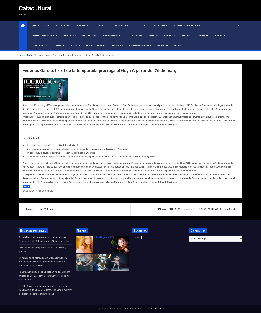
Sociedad (162, 45)
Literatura (202, 35)
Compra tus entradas (45, 35)
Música (60, 45)
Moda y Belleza (41, 45)
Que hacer (117, 45)
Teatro (26, 187)
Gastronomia (134, 35)
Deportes (70, 35)
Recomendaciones (140, 45)
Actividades (62, 25)
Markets (220, 35)
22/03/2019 (31, 191)
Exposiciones (89, 35)
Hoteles (153, 35)
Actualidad (82, 25)
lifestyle (169, 35)
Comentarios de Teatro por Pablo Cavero (176, 25)
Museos (75, 45)
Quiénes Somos (40, 25)
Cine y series (121, 25)
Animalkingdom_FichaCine (106, 237)
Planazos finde (95, 45)
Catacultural (35, 8)
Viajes (177, 45)
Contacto (101, 25)
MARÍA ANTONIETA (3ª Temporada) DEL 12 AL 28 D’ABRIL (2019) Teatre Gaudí (196, 209)
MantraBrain (159, 308)
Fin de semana (111, 35)
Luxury (185, 35)
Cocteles (139, 25)
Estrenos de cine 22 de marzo (41, 209)
